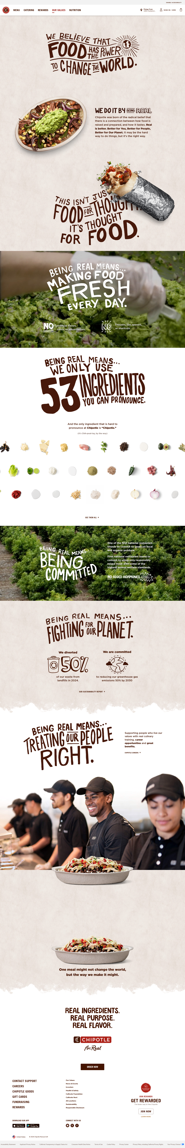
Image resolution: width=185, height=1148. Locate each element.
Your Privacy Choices (173, 1144)
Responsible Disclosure (75, 1108)
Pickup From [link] (148, 9)
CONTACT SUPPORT (24, 1081)
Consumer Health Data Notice (81, 1144)
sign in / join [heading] (170, 10)
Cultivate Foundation (74, 1094)
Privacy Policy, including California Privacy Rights (148, 1144)
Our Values (70, 1080)
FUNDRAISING (20, 1102)
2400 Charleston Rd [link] (150, 11)
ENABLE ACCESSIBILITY (174, 2)
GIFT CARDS (19, 1096)
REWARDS (43, 10)
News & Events (72, 1084)
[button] (92, 1067)
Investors (69, 1087)
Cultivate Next (71, 1097)
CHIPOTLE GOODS (23, 1091)
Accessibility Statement (8, 1144)
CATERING (29, 10)
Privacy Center (124, 1144)
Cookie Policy (111, 1144)
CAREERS (18, 1086)
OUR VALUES (58, 10)
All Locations (71, 1101)
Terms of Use (99, 1144)
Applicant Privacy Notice (27, 1144)
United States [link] (20, 1137)
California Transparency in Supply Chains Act (53, 1144)
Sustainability (71, 1104)
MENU (16, 10)
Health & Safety (72, 1090)
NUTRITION (75, 10)
